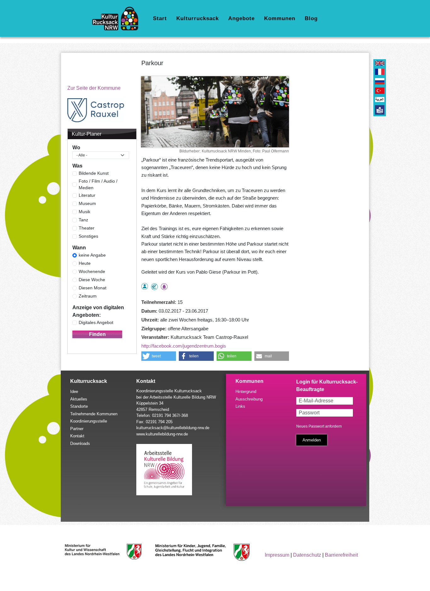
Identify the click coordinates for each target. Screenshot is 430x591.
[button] (158, 356)
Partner (76, 428)
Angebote (241, 18)
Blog (311, 18)
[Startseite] (117, 19)
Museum (87, 203)
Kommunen (279, 18)
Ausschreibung (249, 399)
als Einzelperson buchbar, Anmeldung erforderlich (144, 286)
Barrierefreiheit (341, 555)
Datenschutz (307, 555)
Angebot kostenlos (154, 287)
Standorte (79, 406)
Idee (74, 391)
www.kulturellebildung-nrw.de (162, 434)
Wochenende (92, 271)
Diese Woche (92, 279)
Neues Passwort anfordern (319, 426)
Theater (86, 227)
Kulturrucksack (197, 18)
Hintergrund (245, 391)
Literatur (87, 195)
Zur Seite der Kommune (94, 88)
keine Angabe (92, 255)
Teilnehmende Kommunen (93, 414)
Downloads (80, 443)
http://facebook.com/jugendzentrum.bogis (183, 346)
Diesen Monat (92, 287)
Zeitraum (88, 295)
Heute (85, 263)
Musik (84, 211)
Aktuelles (78, 399)
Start (160, 18)
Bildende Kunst (94, 173)
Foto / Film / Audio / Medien (98, 184)
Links (240, 406)
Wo (76, 147)
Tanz (83, 219)
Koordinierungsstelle (88, 421)
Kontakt (77, 436)
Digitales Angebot (96, 322)
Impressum (277, 555)
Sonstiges (88, 236)
